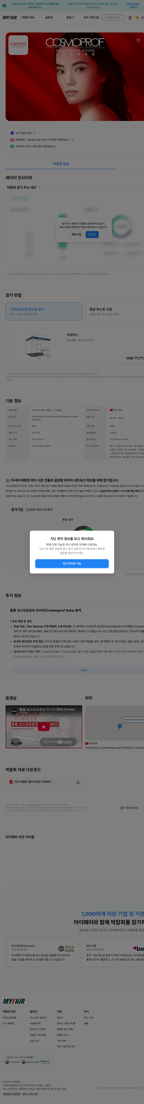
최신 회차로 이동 (72, 563)
